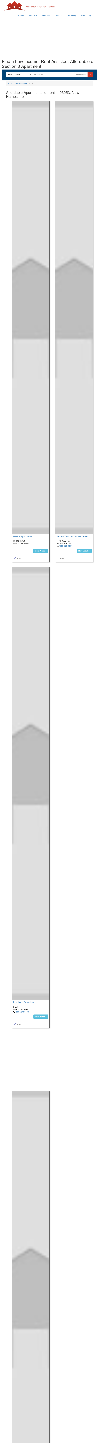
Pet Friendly (71, 15)
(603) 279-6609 (22, 1011)
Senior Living (86, 15)
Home (10, 83)
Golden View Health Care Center (72, 536)
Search (21, 15)
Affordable (46, 15)
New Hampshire (21, 83)
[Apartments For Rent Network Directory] (29, 4)
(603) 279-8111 (65, 545)
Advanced (82, 74)
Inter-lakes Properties (23, 1002)
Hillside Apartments (22, 536)
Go (90, 74)
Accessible (33, 15)
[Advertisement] (49, 38)
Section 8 (58, 15)
